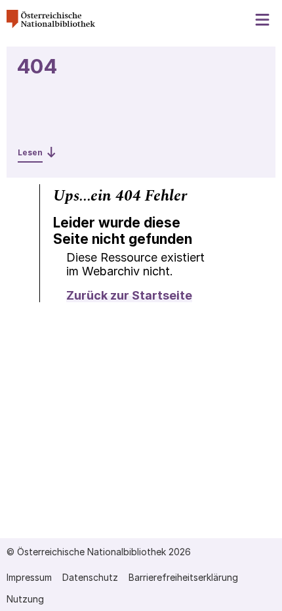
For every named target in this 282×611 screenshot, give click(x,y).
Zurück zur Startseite (129, 295)
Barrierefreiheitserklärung (183, 577)
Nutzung (25, 598)
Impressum (29, 577)
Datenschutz (90, 577)
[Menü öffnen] (263, 20)
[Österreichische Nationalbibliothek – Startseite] (51, 24)
